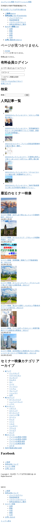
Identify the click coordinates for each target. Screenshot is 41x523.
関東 (11, 31)
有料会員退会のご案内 (17, 24)
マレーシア (13, 391)
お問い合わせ (10, 469)
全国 (11, 29)
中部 (11, 33)
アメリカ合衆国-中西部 (18, 437)
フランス (12, 428)
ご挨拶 (7, 462)
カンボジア (13, 378)
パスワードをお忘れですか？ (12, 81)
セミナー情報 (10, 466)
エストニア (13, 411)
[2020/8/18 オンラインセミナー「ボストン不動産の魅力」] (8, 113)
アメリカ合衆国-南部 (17, 441)
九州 (11, 37)
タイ (11, 382)
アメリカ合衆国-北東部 (18, 439)
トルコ (11, 424)
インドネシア (14, 373)
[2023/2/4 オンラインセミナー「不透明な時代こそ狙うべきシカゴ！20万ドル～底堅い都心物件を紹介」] (8, 155)
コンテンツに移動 (7, 2)
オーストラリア (15, 400)
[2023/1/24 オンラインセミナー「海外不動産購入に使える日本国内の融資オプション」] (8, 183)
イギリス (12, 408)
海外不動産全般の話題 (13, 448)
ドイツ (11, 421)
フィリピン (13, 386)
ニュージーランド (16, 402)
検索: (3, 95)
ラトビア (12, 430)
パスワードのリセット (17, 22)
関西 (11, 35)
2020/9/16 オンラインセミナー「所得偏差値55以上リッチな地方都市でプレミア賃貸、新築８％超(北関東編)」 (22, 130)
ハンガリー (13, 426)
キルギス (12, 380)
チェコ (11, 419)
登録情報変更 (14, 20)
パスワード (5, 72)
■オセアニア (10, 397)
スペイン (12, 417)
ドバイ (11, 384)
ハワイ (11, 404)
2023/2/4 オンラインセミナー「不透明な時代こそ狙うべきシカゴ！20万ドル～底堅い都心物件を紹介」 (22, 159)
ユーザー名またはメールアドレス (13, 68)
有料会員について (12, 464)
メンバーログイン (16, 18)
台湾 (11, 395)
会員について (6, 83)
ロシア (11, 432)
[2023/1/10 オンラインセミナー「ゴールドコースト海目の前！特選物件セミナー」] (8, 170)
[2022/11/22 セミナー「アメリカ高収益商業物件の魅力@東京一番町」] (8, 142)
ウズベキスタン (15, 375)
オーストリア (14, 413)
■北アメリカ (10, 435)
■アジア (8, 371)
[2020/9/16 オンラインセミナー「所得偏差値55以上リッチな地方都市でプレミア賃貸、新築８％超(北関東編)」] (8, 126)
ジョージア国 (14, 415)
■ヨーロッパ (10, 406)
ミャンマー (13, 393)
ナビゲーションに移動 (23, 2)
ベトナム (12, 389)
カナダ (11, 446)
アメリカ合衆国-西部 (17, 443)
